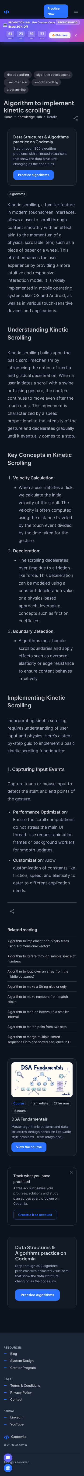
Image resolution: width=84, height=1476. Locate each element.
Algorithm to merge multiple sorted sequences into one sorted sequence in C (38, 1039)
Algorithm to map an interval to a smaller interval (38, 1014)
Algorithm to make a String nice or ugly (37, 986)
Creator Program (23, 1368)
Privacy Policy (21, 1392)
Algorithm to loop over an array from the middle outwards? (37, 973)
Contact (16, 1399)
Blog (13, 1354)
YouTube (17, 1424)
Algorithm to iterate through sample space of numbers (41, 958)
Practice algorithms (33, 175)
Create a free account (35, 1215)
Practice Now (54, 11)
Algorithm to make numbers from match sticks (37, 999)
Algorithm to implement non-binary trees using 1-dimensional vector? (38, 943)
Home (8, 117)
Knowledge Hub (30, 117)
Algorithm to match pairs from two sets (36, 1027)
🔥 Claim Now (60, 35)
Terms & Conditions (25, 1385)
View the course (29, 1147)
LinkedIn (16, 1417)
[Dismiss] (71, 1172)
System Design (22, 1361)
